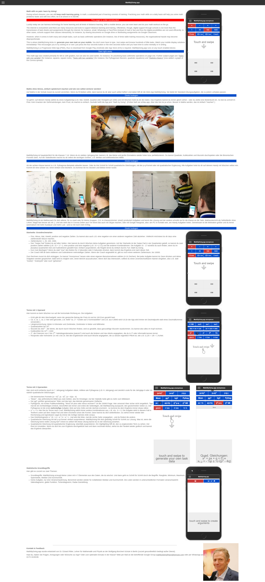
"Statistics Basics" (156, 58)
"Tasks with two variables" (83, 58)
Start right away (105, 51)
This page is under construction (105, 20)
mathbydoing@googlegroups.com (170, 555)
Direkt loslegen (131, 95)
